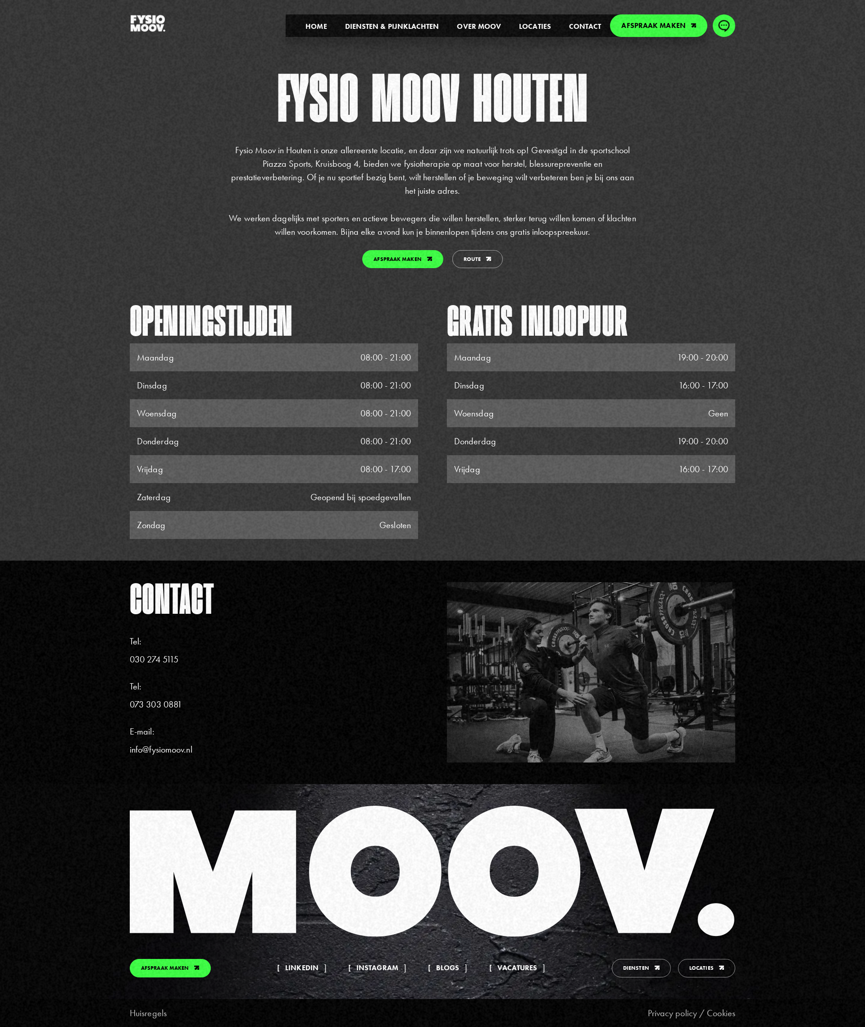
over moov (479, 26)
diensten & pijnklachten (392, 26)
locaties (535, 26)
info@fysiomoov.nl (161, 749)
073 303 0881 (156, 704)
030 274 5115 (154, 659)
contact (585, 26)
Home (316, 26)
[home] (148, 23)
